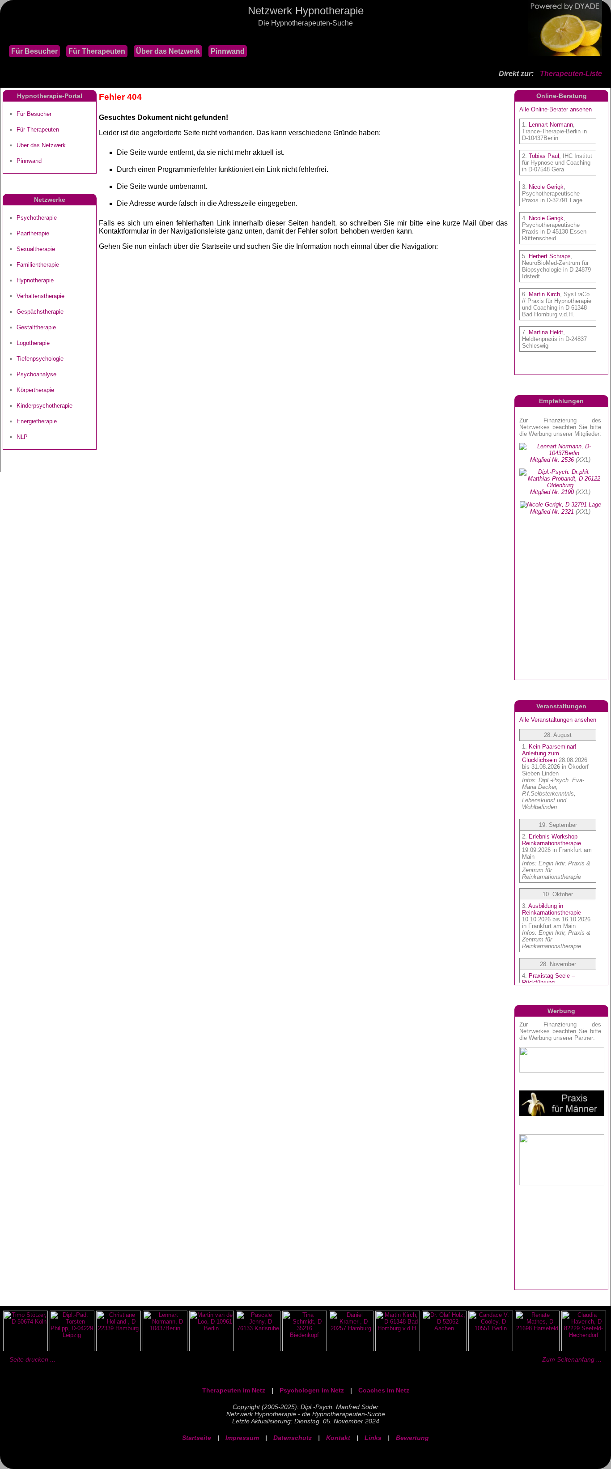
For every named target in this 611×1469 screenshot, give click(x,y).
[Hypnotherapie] (4, 35)
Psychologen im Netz (312, 1390)
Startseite (196, 1437)
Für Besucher (34, 51)
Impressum (242, 1437)
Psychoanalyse (36, 374)
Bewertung (412, 1437)
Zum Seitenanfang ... (572, 1359)
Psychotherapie (37, 217)
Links (373, 1437)
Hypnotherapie (35, 280)
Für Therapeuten (96, 51)
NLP (22, 437)
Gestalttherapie (36, 327)
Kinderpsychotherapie (44, 405)
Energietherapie (37, 421)
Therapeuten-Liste (571, 73)
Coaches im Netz (383, 1390)
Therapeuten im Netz (233, 1390)
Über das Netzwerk (168, 51)
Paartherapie (33, 233)
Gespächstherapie (40, 311)
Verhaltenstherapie (40, 296)
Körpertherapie (35, 390)
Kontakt (338, 1437)
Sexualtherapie (36, 249)
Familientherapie (38, 264)
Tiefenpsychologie (40, 358)
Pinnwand (228, 51)
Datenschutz (292, 1437)
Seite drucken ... (32, 1359)
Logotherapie (33, 343)
